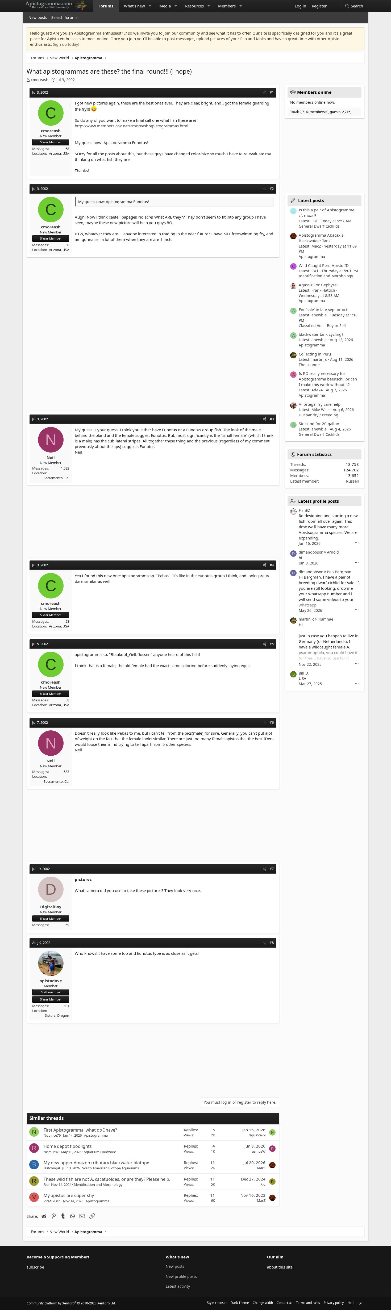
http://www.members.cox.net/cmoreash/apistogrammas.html (131, 125)
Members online (314, 92)
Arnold (333, 552)
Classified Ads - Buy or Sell (322, 325)
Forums (105, 6)
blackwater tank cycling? (321, 334)
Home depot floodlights (68, 1146)
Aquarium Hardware (100, 1151)
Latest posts (311, 200)
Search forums (64, 17)
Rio (46, 1184)
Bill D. (304, 673)
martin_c (306, 619)
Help (350, 1302)
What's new (134, 6)
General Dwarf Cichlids (319, 226)
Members (227, 6)
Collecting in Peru (315, 354)
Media (165, 6)
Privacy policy (334, 1302)
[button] (150, 6)
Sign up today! (66, 44)
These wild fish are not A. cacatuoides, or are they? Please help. (107, 1179)
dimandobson (311, 552)
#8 (272, 942)
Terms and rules (308, 1302)
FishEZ (304, 510)
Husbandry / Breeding (318, 414)
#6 (272, 722)
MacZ (261, 1167)
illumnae (325, 619)
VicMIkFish (52, 1201)
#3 (272, 419)
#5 (272, 643)
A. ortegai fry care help (319, 404)
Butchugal (52, 1168)
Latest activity (178, 1286)
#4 (272, 565)
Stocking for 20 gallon (319, 423)
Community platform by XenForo (71, 1303)
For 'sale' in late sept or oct (323, 309)
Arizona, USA (59, 153)
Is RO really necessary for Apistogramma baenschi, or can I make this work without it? (328, 379)
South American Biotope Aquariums (110, 1168)
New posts (37, 17)
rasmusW (51, 1151)
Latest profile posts (318, 501)
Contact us (284, 1302)
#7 (272, 868)
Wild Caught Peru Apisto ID (324, 265)
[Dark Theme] (334, 6)
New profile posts (181, 1276)
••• (357, 543)
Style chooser (217, 1302)
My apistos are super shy (69, 1195)
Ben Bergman (339, 571)
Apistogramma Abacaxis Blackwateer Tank (321, 237)
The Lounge (309, 364)
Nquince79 (52, 1135)
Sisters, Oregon (57, 1015)
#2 (272, 188)
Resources (194, 6)
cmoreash (39, 79)
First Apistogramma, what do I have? (80, 1130)
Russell (352, 481)
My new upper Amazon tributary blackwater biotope (96, 1163)
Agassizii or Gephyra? (318, 284)
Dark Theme (240, 1302)
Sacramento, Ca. (56, 477)
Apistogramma (96, 1135)
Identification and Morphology (98, 1184)
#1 (272, 92)
